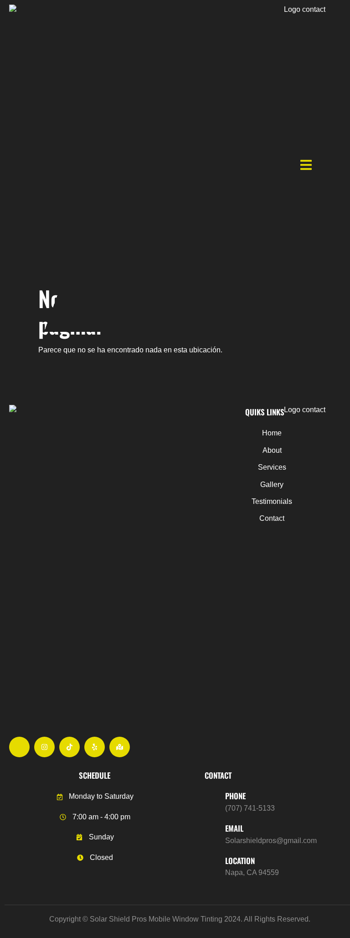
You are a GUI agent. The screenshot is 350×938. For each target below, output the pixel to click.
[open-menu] (306, 165)
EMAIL (234, 828)
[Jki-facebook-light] (19, 747)
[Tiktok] (69, 747)
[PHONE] (211, 800)
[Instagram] (44, 747)
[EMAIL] (211, 833)
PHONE (235, 796)
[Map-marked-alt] (119, 747)
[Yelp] (94, 747)
